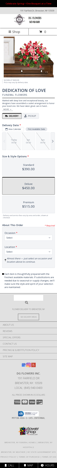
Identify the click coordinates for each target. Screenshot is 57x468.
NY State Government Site (42, 452)
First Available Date (36, 129)
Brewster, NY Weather (13, 452)
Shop (16, 31)
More (6, 109)
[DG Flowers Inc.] (28, 24)
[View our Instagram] (28, 366)
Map (29, 465)
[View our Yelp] (33, 366)
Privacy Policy (8, 457)
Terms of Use (49, 457)
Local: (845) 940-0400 (28, 388)
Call (10, 465)
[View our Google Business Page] (23, 366)
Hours (49, 465)
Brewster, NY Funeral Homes (20, 442)
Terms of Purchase (29, 457)
